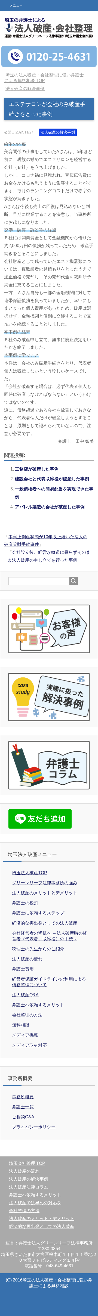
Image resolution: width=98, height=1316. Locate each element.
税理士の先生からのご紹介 (38, 949)
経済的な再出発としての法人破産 (44, 923)
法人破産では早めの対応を (35, 1202)
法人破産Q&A (25, 995)
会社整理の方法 (27, 1015)
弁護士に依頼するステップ (38, 913)
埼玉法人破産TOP (29, 872)
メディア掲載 (25, 1035)
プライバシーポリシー (34, 1127)
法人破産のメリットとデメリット (44, 893)
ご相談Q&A (23, 1117)
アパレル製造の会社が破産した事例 (50, 507)
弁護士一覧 (23, 1107)
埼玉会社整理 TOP (27, 1163)
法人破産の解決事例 (58, 132)
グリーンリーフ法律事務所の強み (44, 883)
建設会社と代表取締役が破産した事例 (52, 479)
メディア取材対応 (29, 1045)
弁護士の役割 (25, 903)
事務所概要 (23, 1096)
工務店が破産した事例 (37, 469)
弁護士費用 (23, 969)
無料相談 (20, 1025)
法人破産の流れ (27, 959)
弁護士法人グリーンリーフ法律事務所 (56, 1243)
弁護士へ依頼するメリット (38, 1005)
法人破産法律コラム (28, 1187)
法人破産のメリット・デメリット (41, 1218)
